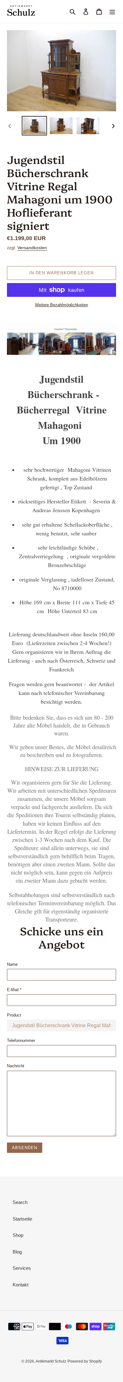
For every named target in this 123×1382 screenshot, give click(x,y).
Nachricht (15, 1066)
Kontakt (20, 1284)
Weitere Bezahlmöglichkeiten (61, 304)
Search (20, 1202)
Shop (18, 1235)
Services (22, 1268)
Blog (17, 1251)
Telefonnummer (21, 1040)
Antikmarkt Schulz (51, 1361)
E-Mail (14, 989)
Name (12, 964)
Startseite (22, 1219)
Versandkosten (32, 247)
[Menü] (112, 11)
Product (14, 1015)
